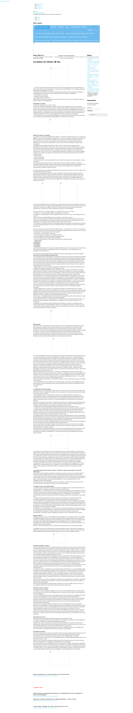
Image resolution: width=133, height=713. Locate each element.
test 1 (96, 40)
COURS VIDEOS (75, 27)
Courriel (89, 107)
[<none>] (34, 27)
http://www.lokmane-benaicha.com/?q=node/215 (45, 675)
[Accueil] (35, 11)
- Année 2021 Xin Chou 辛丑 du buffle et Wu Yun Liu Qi (49, 33)
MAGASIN (83, 27)
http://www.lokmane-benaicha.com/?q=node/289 (45, 696)
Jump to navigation (5, 1)
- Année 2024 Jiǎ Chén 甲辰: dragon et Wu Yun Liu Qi (79, 33)
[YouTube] (39, 7)
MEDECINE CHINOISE (42, 27)
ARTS (67, 27)
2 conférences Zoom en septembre (77, 37)
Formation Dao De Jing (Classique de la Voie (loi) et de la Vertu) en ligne (93, 90)
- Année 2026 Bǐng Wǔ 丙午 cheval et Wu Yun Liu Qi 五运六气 (50, 37)
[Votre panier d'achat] (96, 30)
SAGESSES (53, 27)
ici (70, 674)
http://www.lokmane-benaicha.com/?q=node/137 (45, 707)
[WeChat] (38, 8)
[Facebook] (39, 4)
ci (68, 706)
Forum (95, 26)
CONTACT (90, 29)
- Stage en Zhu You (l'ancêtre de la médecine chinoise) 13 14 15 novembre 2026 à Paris (93, 69)
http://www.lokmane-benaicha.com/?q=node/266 (45, 700)
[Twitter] (38, 5)
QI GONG (61, 27)
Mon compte (97, 27)
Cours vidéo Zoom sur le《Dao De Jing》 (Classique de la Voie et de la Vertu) (73, 40)
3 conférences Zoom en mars (42, 40)
